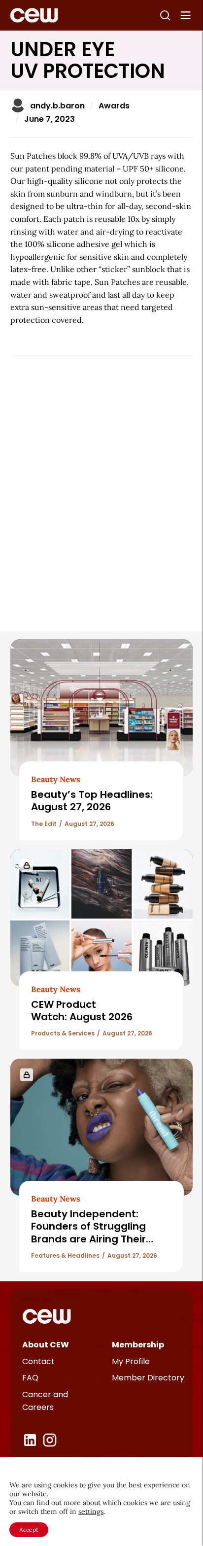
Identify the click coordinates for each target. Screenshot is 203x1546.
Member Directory (148, 1377)
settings (90, 1511)
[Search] (165, 15)
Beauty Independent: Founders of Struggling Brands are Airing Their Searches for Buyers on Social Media (89, 1239)
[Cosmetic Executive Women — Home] (34, 15)
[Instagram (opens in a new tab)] (50, 1440)
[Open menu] (186, 15)
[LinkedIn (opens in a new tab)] (30, 1440)
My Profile (131, 1361)
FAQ (30, 1377)
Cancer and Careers (45, 1401)
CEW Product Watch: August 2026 (82, 1010)
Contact (38, 1361)
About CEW (45, 1344)
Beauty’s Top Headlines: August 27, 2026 (92, 801)
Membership (138, 1344)
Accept (28, 1529)
